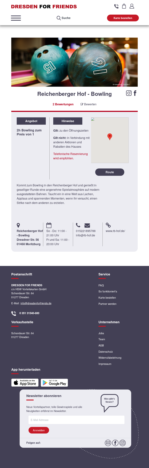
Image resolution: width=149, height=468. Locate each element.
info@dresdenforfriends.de (36, 303)
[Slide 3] (78, 97)
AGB (101, 345)
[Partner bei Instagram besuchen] (129, 93)
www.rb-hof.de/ (115, 231)
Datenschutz (105, 351)
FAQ (101, 285)
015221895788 (86, 231)
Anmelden (39, 430)
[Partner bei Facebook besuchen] (135, 93)
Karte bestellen (123, 18)
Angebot (31, 121)
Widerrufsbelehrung (109, 357)
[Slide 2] (74, 97)
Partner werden (107, 304)
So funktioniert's (107, 291)
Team (101, 339)
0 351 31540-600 (29, 313)
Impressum (104, 364)
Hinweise (68, 121)
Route (110, 172)
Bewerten (89, 104)
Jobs (101, 333)
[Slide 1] (70, 97)
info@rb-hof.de (85, 235)
